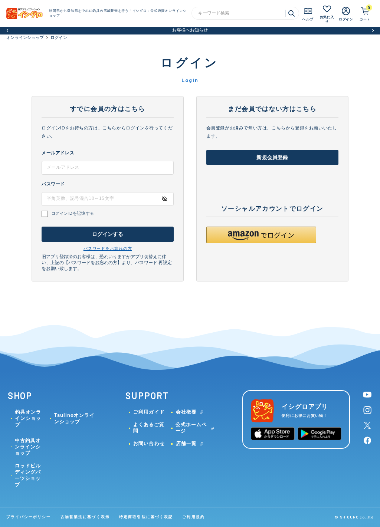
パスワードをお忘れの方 (107, 249)
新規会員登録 (272, 157)
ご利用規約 (193, 517)
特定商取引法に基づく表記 (146, 517)
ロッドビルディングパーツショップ (28, 475)
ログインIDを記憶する (72, 213)
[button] (7, 30)
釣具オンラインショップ (28, 418)
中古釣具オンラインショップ (28, 447)
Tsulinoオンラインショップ (74, 418)
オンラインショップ (25, 37)
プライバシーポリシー (28, 517)
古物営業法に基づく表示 (85, 517)
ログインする (108, 234)
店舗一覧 (186, 443)
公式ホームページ (191, 428)
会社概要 (186, 412)
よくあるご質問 (148, 428)
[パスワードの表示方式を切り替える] (164, 199)
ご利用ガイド (148, 412)
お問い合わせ (148, 443)
